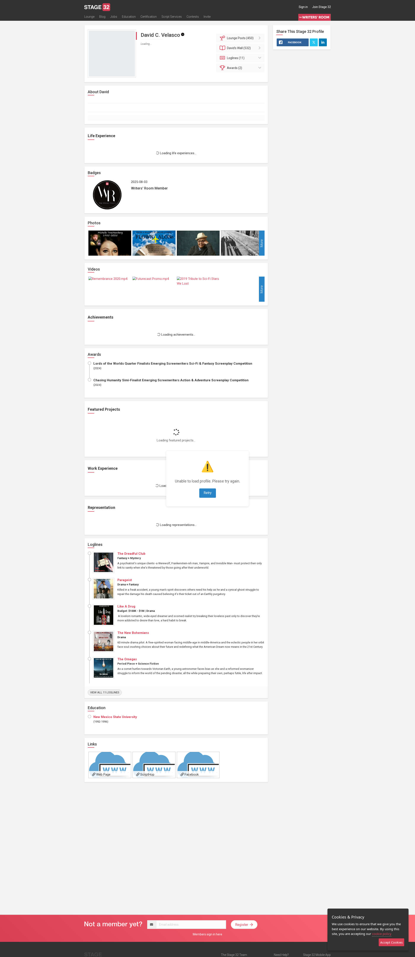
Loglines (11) (235, 58)
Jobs (113, 16)
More (262, 243)
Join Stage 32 (321, 7)
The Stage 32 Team (234, 955)
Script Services (171, 16)
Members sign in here (207, 934)
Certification (148, 16)
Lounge (89, 16)
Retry (208, 493)
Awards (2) (234, 68)
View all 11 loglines (104, 692)
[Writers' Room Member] (182, 34)
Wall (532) (239, 48)
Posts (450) (240, 38)
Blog (102, 16)
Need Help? (281, 955)
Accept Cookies (391, 942)
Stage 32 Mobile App (317, 955)
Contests (193, 16)
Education (129, 16)
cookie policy (381, 933)
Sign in (303, 7)
